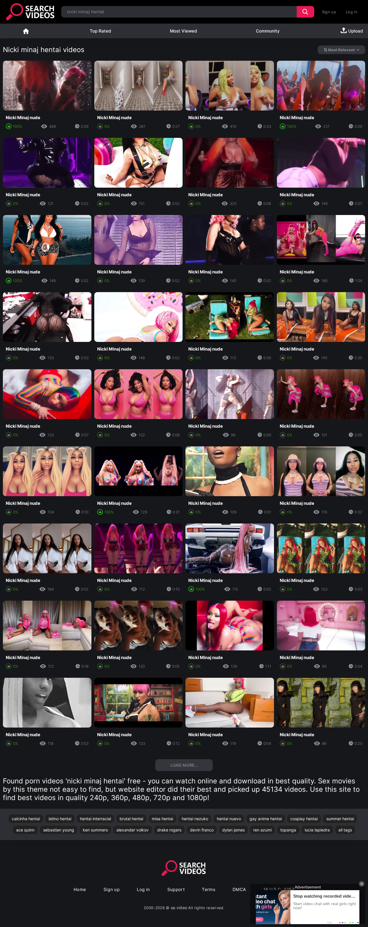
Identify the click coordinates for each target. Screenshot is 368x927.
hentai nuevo (229, 818)
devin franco (202, 829)
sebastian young (58, 829)
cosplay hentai (304, 818)
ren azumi (262, 829)
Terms (208, 889)
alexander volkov (132, 829)
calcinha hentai (26, 818)
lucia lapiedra (317, 829)
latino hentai (60, 818)
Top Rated (100, 31)
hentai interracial (95, 818)
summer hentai (340, 818)
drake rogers (169, 829)
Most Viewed (183, 31)
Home (26, 31)
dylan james (233, 829)
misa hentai (162, 818)
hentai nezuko (195, 818)
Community (268, 31)
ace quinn (25, 829)
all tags (345, 829)
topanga (288, 829)
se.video (179, 907)
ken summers (95, 829)
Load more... (184, 765)
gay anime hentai (266, 818)
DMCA (239, 889)
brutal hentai (131, 818)
